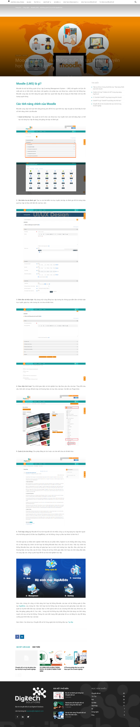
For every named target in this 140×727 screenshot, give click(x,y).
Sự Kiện (56, 2)
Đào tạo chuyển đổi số (89, 2)
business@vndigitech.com (35, 711)
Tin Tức (36, 2)
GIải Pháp (25, 55)
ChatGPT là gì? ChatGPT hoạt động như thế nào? (107, 100)
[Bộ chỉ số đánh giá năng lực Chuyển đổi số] (58, 695)
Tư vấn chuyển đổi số (107, 2)
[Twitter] (28, 717)
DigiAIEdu (22, 606)
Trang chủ (18, 7)
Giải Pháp (46, 2)
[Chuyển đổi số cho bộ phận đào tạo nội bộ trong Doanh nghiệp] (26, 658)
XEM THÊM (36, 647)
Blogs (29, 2)
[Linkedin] (23, 717)
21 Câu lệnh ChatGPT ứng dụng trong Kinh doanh (107, 97)
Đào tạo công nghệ (70, 2)
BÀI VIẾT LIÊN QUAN (23, 647)
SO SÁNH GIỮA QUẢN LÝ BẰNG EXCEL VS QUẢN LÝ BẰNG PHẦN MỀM (50, 669)
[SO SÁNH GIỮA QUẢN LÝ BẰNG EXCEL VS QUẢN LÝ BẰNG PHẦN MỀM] (51, 658)
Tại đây (70, 622)
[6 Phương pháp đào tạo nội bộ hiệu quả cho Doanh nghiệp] (75, 658)
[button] (135, 2)
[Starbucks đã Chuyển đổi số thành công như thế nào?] (58, 705)
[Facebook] (17, 717)
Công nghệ (26, 7)
